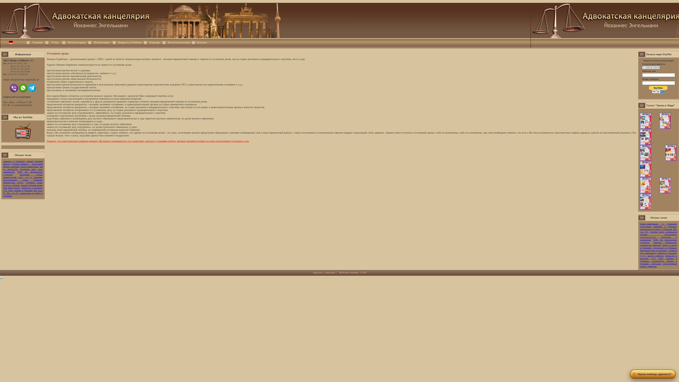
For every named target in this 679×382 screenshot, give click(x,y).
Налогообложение (179, 42)
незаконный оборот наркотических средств (69, 81)
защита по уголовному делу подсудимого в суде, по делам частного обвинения (89, 124)
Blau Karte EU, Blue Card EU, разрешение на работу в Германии (23, 193)
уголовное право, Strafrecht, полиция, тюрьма (23, 184)
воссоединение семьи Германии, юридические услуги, (23, 181)
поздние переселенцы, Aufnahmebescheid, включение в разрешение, (658, 237)
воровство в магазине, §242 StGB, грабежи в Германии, (23, 189)
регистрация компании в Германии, (658, 226)
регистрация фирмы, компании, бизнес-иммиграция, (23, 165)
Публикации (102, 42)
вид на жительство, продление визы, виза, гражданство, (23, 169)
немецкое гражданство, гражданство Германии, (658, 244)
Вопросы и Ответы (129, 42)
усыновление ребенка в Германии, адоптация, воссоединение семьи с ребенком (658, 264)
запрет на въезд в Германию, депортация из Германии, (658, 246)
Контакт (202, 42)
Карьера (155, 42)
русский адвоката (21, 164)
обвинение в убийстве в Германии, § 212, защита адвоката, (658, 254)
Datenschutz (330, 272)
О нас (55, 42)
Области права (77, 42)
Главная (38, 42)
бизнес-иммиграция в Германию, (658, 224)
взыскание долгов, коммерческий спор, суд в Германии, (23, 176)
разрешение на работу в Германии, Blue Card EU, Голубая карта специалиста (658, 230)
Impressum (318, 272)
